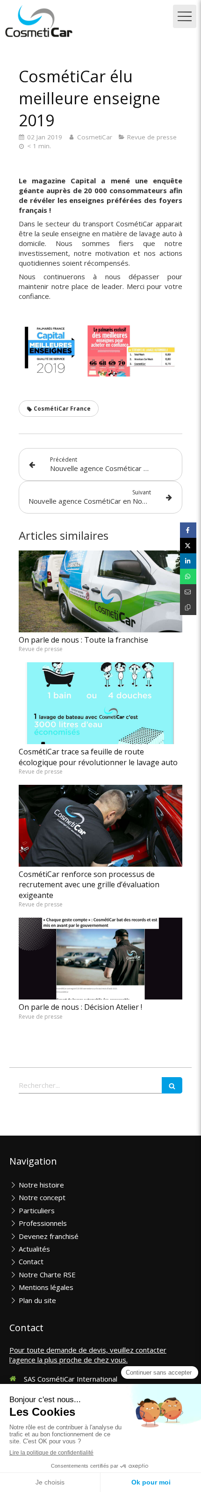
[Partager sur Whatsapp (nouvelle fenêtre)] (188, 576)
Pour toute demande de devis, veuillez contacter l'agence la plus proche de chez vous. (87, 1354)
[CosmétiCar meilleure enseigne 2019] (132, 351)
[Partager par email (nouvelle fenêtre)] (188, 592)
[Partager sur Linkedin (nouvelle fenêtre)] (188, 561)
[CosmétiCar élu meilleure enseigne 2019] (50, 349)
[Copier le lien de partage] (188, 607)
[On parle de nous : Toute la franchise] (100, 591)
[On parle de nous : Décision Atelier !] (100, 958)
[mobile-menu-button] (184, 16)
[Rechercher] (172, 1085)
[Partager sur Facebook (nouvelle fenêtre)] (188, 530)
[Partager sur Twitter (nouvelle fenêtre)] (188, 545)
